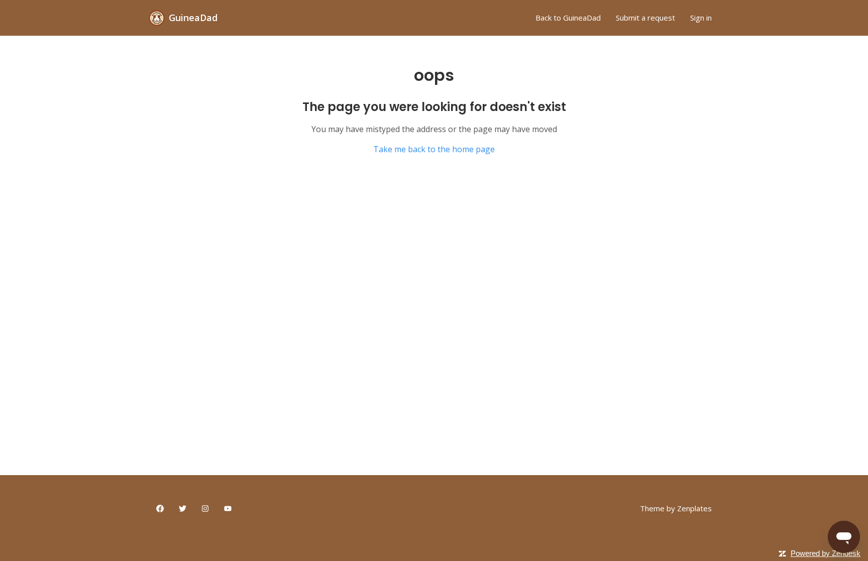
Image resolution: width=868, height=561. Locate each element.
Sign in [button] (701, 18)
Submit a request (645, 18)
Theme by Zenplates (676, 508)
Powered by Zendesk (825, 553)
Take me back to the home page (434, 149)
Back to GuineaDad (568, 18)
